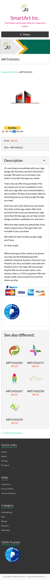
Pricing (4, 461)
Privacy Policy (7, 489)
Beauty (4, 521)
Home (4, 452)
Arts (3, 517)
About (4, 456)
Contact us (6, 484)
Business (5, 525)
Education (5, 530)
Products (5, 465)
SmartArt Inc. (25, 18)
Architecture (6, 512)
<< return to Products (11, 432)
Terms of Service (8, 493)
